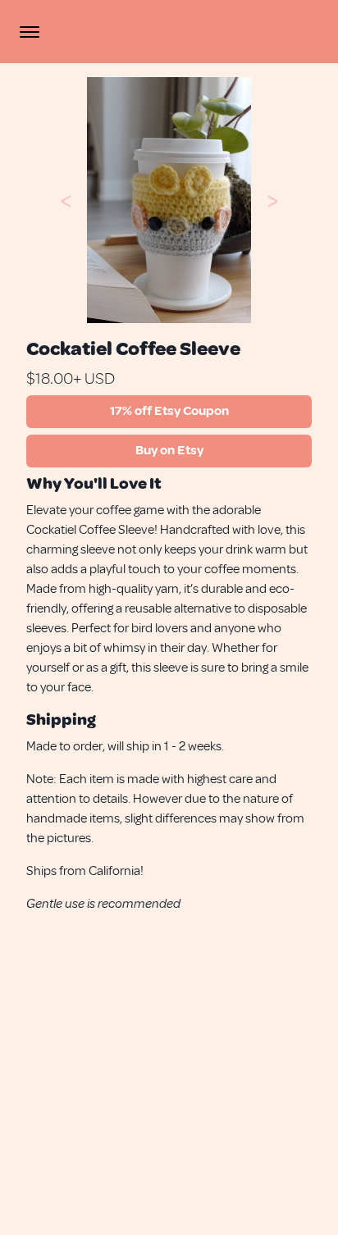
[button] (66, 200)
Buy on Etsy (169, 450)
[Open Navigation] (29, 32)
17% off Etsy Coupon (169, 411)
